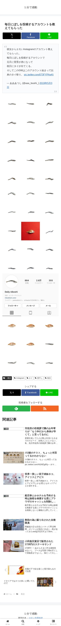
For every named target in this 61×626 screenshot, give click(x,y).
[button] (54, 454)
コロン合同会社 (35, 618)
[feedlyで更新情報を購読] (16, 408)
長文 (8, 378)
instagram (20, 378)
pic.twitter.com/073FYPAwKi (39, 74)
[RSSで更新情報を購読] (45, 408)
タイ (30, 378)
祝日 (49, 378)
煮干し (39, 378)
